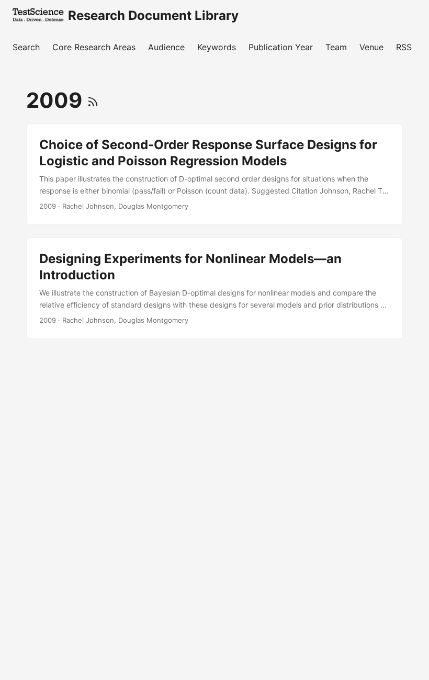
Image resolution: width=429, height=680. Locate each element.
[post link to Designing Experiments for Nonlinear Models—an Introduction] (214, 288)
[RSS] (93, 100)
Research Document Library (153, 15)
